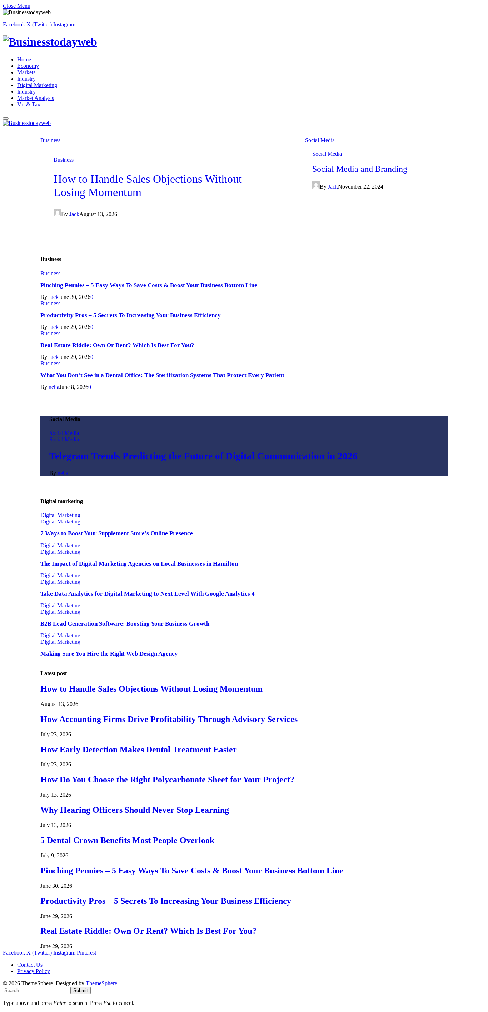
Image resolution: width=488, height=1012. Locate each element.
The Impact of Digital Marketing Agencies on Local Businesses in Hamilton (139, 563)
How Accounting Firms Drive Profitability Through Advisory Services (169, 719)
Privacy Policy (33, 971)
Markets (26, 72)
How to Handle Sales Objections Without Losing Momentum (151, 688)
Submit (80, 990)
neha (54, 387)
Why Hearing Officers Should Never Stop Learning (134, 810)
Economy (28, 66)
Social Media (320, 140)
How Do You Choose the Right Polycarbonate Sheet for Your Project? (167, 779)
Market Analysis (35, 98)
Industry (26, 79)
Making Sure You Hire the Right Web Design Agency (109, 653)
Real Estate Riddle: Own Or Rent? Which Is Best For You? (117, 345)
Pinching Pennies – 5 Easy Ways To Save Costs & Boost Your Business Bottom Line (148, 285)
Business (50, 140)
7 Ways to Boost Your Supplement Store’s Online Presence (116, 533)
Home (24, 59)
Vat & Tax (28, 104)
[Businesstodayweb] (244, 42)
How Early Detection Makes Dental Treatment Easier (138, 749)
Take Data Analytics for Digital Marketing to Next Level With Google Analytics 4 (147, 593)
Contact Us (30, 965)
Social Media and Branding (359, 169)
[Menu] (6, 118)
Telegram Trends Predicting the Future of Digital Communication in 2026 (203, 456)
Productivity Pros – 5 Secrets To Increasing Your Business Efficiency (130, 315)
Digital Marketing (37, 85)
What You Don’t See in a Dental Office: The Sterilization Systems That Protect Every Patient (162, 375)
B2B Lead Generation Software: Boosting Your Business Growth (124, 623)
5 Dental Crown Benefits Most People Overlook (127, 840)
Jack (74, 214)
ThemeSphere (101, 983)
